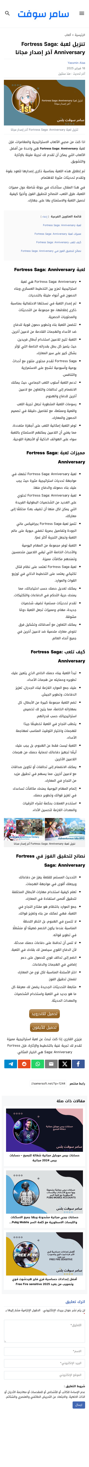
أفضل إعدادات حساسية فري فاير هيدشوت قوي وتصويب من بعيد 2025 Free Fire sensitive (44, 1281)
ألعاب (68, 35)
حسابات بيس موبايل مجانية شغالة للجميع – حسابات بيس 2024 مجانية (44, 1158)
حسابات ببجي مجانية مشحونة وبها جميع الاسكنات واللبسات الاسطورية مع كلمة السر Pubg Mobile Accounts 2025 (44, 1222)
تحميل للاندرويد (44, 1013)
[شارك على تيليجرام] (10, 1064)
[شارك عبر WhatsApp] (37, 1064)
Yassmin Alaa (76, 63)
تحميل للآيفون (44, 1027)
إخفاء (44, 217)
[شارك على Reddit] (24, 1064)
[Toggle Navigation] (83, 13)
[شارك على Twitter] (65, 1064)
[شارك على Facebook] (78, 1064)
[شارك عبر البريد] (51, 1064)
